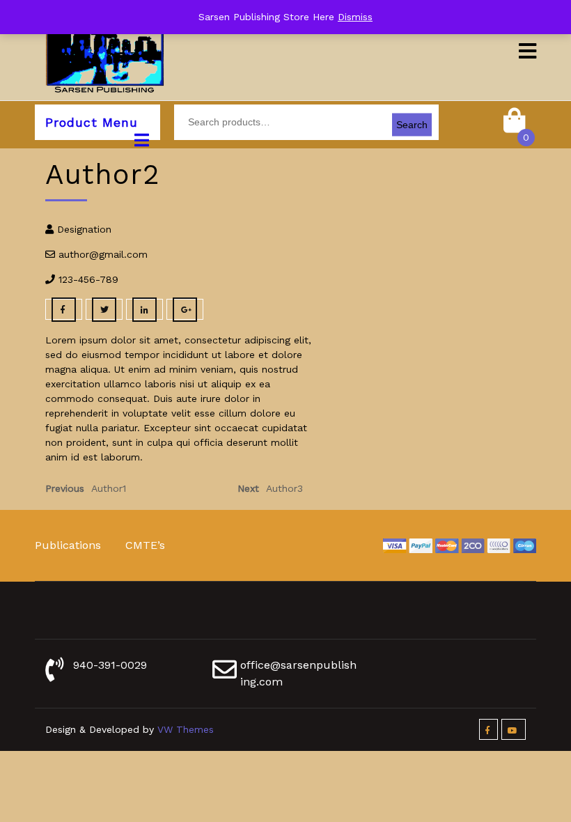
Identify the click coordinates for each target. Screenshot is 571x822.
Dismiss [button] (355, 16)
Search (412, 124)
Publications (68, 545)
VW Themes (184, 729)
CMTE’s (145, 545)
